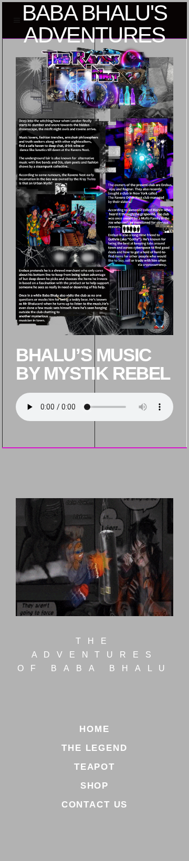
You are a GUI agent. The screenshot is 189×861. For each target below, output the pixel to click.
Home (94, 729)
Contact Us (94, 805)
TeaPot (94, 767)
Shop (94, 786)
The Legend (94, 748)
